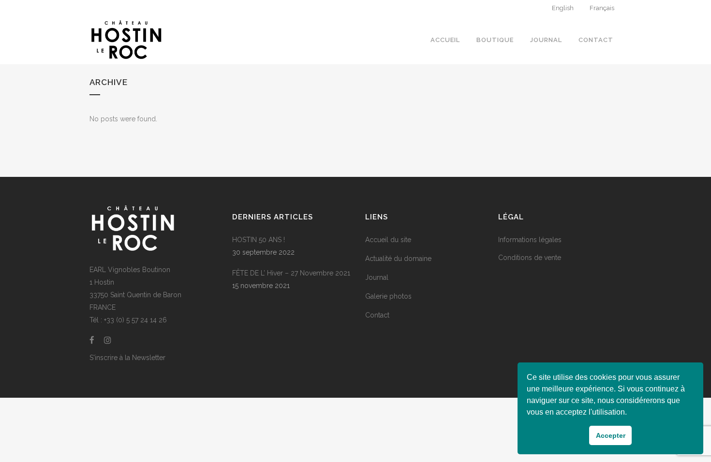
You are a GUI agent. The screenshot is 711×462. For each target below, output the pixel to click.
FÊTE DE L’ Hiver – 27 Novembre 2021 (291, 273)
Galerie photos (388, 296)
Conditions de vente (529, 257)
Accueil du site (388, 240)
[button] (630, 413)
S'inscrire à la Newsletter (127, 357)
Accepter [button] (610, 435)
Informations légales (530, 240)
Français (602, 8)
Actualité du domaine (398, 258)
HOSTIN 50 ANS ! (258, 240)
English (563, 8)
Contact (377, 315)
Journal (376, 277)
